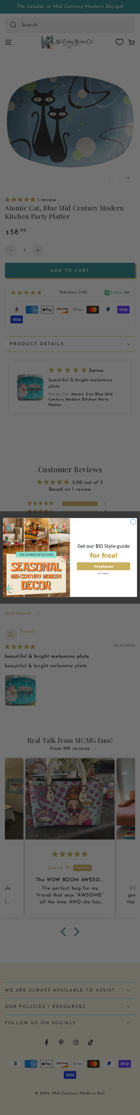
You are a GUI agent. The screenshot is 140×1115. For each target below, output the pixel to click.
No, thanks (103, 573)
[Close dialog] (133, 521)
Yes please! (103, 566)
